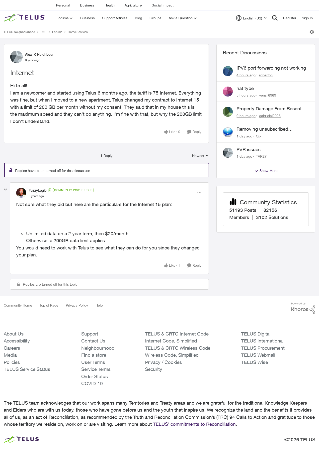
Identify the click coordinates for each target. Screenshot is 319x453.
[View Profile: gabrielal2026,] (228, 112)
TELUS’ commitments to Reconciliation (194, 424)
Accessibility (17, 340)
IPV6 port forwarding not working (271, 68)
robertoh (266, 75)
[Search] (275, 18)
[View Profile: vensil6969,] (228, 92)
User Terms (93, 362)
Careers (12, 348)
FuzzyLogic (38, 190)
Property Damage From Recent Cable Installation (269, 109)
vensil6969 (267, 95)
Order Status (94, 376)
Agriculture (133, 5)
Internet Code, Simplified (171, 340)
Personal (63, 5)
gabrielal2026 (270, 115)
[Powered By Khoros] (303, 308)
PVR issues (249, 149)
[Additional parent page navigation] (44, 31)
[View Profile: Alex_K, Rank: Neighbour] (16, 57)
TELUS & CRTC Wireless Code (177, 348)
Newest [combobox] (200, 155)
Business (87, 5)
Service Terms (96, 369)
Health (109, 5)
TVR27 (261, 156)
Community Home (18, 305)
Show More (268, 170)
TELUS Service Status (27, 369)
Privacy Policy (77, 305)
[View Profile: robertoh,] (228, 71)
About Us (14, 334)
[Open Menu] (311, 31)
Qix (258, 136)
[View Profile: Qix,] (228, 132)
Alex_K (30, 54)
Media (10, 355)
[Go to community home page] (25, 18)
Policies (12, 362)
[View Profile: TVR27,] (228, 153)
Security (153, 369)
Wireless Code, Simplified (172, 355)
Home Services (78, 32)
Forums (57, 32)
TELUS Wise (254, 362)
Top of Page (49, 305)
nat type (245, 88)
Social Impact (162, 5)
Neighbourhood (97, 348)
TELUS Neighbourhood (19, 32)
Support (89, 334)
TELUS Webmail (258, 355)
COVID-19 (92, 383)
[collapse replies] (5, 190)
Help (99, 305)
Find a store (93, 355)
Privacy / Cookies (163, 362)
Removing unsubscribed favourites (262, 129)
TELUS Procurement (263, 348)
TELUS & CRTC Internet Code (177, 334)
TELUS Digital (255, 334)
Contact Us (93, 340)
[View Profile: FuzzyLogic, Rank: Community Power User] (21, 193)
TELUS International (262, 340)
